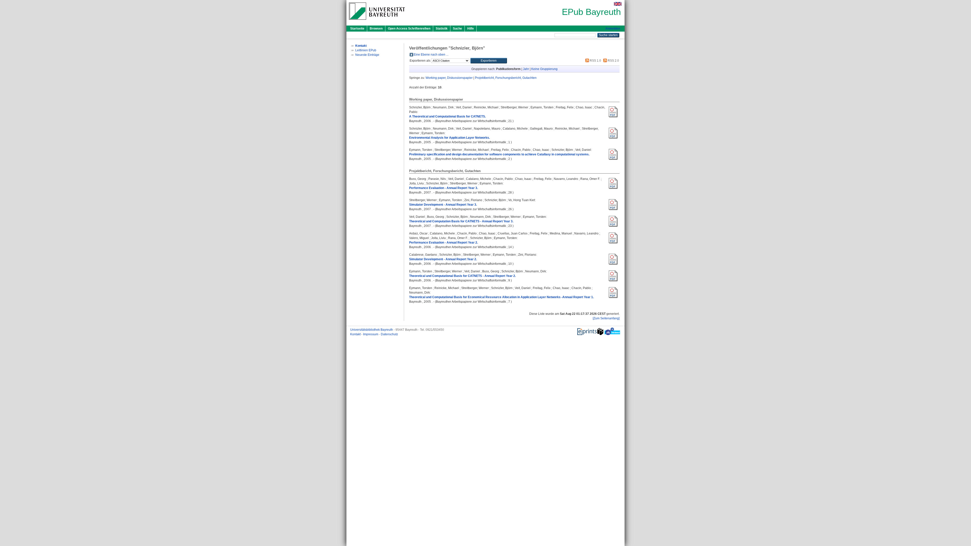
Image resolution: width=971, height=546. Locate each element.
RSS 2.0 (613, 60)
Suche (457, 28)
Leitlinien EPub (365, 50)
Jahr (526, 69)
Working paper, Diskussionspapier (449, 78)
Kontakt (355, 334)
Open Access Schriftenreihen (409, 28)
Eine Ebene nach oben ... (431, 54)
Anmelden (612, 28)
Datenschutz (389, 334)
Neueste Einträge (367, 55)
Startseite (357, 28)
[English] (618, 4)
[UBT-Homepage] (376, 21)
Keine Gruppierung (544, 69)
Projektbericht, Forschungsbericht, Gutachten (506, 78)
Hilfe (470, 28)
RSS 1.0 (595, 60)
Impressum (371, 334)
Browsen (376, 28)
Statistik (442, 28)
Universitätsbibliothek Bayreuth (372, 329)
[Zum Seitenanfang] (606, 318)
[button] (488, 60)
